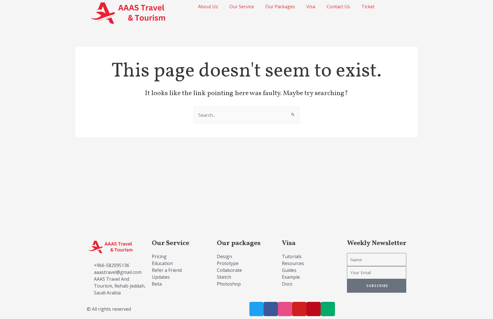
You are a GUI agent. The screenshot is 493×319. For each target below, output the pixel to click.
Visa (310, 6)
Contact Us (338, 6)
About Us (208, 6)
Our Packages (280, 6)
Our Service (241, 6)
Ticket (368, 6)
